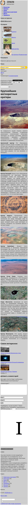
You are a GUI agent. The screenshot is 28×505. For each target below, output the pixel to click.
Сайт (2, 403)
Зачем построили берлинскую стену (11, 353)
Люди (5, 10)
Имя (2, 397)
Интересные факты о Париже (9, 371)
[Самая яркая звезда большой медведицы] (5, 361)
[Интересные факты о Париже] (5, 370)
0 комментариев (13, 76)
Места (5, 13)
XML (19, 82)
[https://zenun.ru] (7, 4)
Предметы (6, 15)
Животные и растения (10, 12)
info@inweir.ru (8, 492)
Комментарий (5, 383)
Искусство (6, 7)
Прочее (5, 485)
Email (2, 400)
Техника (5, 9)
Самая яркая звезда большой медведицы (12, 362)
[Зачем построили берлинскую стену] (5, 351)
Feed (14, 82)
